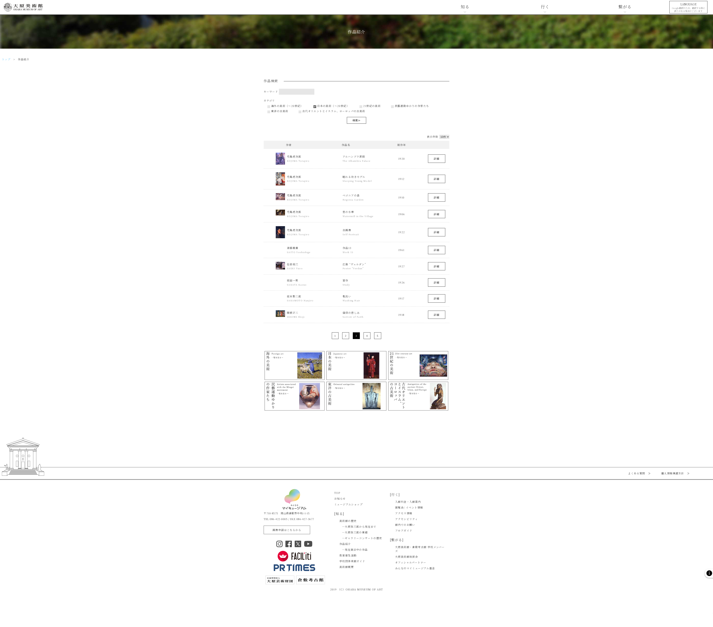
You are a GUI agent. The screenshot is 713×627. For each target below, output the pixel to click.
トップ (6, 59)
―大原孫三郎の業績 (355, 532)
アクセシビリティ (406, 519)
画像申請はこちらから (287, 530)
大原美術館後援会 (406, 556)
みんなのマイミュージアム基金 (415, 568)
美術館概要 (346, 567)
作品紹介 (345, 544)
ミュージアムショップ (348, 504)
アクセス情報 (403, 513)
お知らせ (340, 498)
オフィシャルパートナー (410, 562)
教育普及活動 (347, 555)
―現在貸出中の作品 (355, 549)
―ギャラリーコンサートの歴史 (362, 538)
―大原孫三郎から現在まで (359, 526)
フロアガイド (403, 530)
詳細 (436, 158)
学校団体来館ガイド (352, 561)
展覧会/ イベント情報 (409, 507)
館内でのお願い (405, 525)
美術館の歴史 (347, 521)
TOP (337, 493)
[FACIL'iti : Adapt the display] (294, 556)
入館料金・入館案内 (408, 502)
